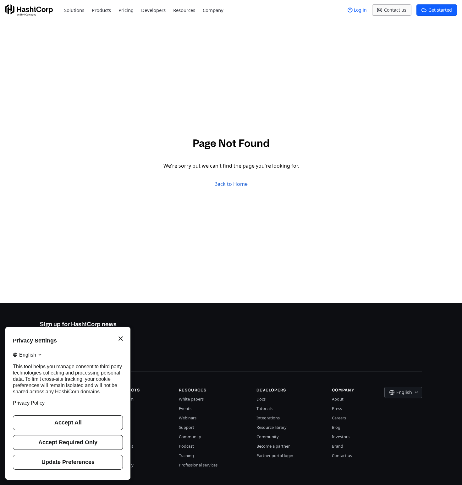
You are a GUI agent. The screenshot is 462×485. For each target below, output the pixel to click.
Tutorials (264, 408)
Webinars (187, 418)
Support (186, 427)
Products (101, 10)
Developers (153, 10)
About (338, 399)
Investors (340, 436)
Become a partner (273, 446)
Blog (336, 427)
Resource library (271, 427)
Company (213, 10)
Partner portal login (274, 455)
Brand (337, 446)
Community (190, 436)
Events (185, 408)
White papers (191, 399)
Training (186, 455)
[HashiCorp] (29, 10)
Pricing (126, 10)
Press (337, 408)
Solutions (74, 10)
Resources (184, 10)
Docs (261, 399)
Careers (339, 418)
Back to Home (231, 184)
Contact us (342, 455)
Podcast (186, 446)
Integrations (268, 418)
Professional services (198, 465)
